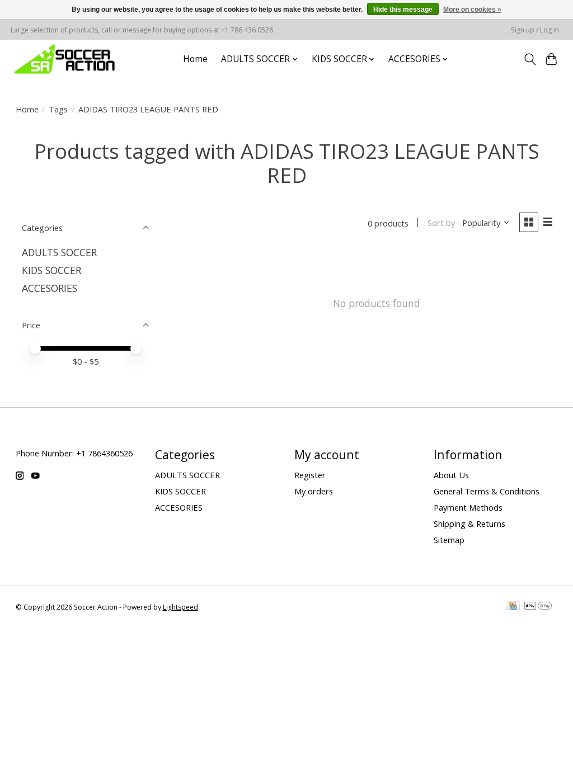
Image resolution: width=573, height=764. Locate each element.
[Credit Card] (513, 606)
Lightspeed (180, 607)
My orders (313, 491)
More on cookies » (472, 9)
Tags (58, 109)
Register (310, 474)
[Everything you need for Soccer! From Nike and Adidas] (64, 59)
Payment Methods (468, 507)
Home (195, 59)
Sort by (441, 222)
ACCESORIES (49, 288)
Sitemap (449, 539)
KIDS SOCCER (51, 270)
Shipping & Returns (469, 523)
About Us (451, 474)
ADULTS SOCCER (59, 252)
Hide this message (403, 9)
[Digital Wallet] (538, 606)
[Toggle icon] (530, 59)
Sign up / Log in (535, 30)
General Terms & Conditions (486, 491)
